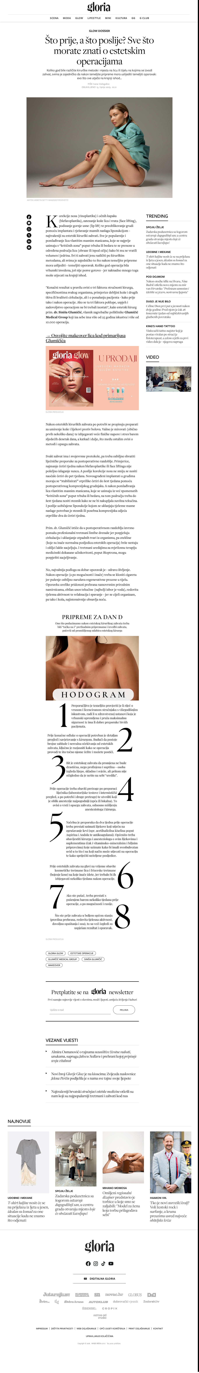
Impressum (42, 1328)
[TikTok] (103, 1263)
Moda (67, 18)
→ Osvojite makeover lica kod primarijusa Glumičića (85, 338)
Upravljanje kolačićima (99, 1336)
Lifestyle (94, 18)
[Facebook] (88, 1263)
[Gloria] (98, 7)
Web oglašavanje (86, 1328)
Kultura (121, 18)
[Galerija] (99, 147)
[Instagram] (95, 1263)
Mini (108, 18)
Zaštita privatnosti (62, 1328)
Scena (54, 18)
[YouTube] (111, 1263)
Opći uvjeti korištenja (112, 1328)
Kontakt (158, 1328)
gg (133, 18)
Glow (79, 18)
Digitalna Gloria (102, 1279)
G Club (144, 18)
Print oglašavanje (139, 1328)
